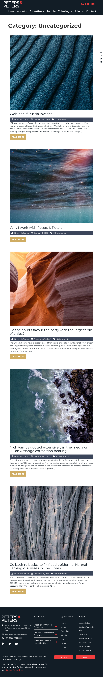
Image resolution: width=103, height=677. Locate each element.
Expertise (36, 11)
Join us (79, 11)
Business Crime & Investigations (42, 642)
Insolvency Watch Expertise (43, 626)
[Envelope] (101, 62)
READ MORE (18, 137)
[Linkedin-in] (101, 56)
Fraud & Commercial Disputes (44, 634)
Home (10, 11)
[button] (22, 11)
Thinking (64, 11)
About (21, 11)
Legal (82, 616)
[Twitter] (101, 59)
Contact (91, 11)
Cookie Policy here (14, 670)
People (51, 11)
